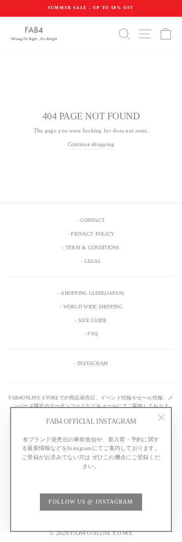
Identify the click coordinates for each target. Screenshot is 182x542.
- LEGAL (91, 261)
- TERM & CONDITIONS (90, 247)
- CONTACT (91, 220)
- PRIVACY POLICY (91, 234)
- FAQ (91, 333)
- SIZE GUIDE (91, 320)
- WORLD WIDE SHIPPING (91, 306)
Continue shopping (91, 144)
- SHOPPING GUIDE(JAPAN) (91, 293)
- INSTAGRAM (91, 363)
